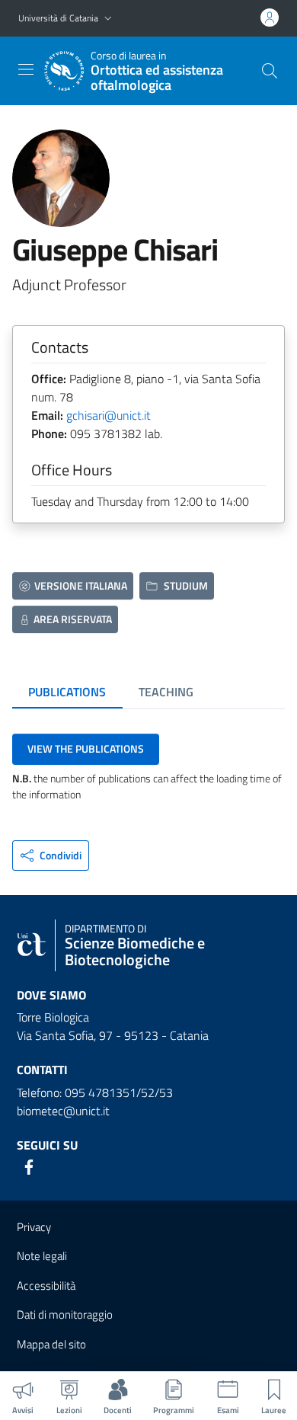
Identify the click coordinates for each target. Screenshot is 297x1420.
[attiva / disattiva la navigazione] (26, 69)
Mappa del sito (51, 1344)
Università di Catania (58, 18)
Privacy (34, 1227)
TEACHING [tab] (166, 692)
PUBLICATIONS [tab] (67, 692)
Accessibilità (46, 1285)
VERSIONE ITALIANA (80, 585)
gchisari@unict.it (108, 415)
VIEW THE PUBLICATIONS (85, 748)
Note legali (42, 1256)
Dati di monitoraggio (65, 1314)
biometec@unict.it (63, 1111)
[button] (108, 18)
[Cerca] (269, 71)
